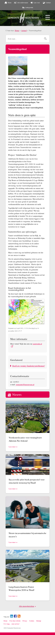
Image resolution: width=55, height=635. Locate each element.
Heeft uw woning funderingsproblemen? (28, 365)
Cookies (31, 621)
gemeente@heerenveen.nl (25, 384)
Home (17, 30)
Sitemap (38, 621)
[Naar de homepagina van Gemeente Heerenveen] (23, 18)
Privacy (25, 621)
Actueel (24, 30)
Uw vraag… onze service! (11, 624)
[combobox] (24, 38)
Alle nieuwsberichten (26, 606)
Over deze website (14, 621)
